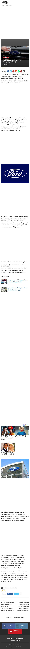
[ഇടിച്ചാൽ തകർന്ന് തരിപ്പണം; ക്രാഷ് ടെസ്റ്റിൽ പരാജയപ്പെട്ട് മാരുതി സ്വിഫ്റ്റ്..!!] (4, 289)
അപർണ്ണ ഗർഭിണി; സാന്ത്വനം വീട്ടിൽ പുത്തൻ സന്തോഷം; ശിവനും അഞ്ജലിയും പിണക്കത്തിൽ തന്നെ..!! (23, 606)
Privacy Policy (10, 638)
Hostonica (22, 646)
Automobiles (6, 57)
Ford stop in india (13, 587)
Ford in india (7, 587)
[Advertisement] (15, 22)
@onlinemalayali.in (18, 617)
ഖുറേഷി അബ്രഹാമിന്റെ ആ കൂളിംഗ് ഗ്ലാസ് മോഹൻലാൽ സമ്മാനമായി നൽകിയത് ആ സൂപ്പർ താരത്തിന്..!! (7, 606)
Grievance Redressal (18, 638)
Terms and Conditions (15, 640)
